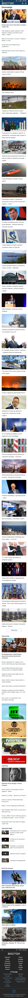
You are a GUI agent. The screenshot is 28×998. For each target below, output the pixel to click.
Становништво (7, 982)
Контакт (21, 976)
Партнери (20, 974)
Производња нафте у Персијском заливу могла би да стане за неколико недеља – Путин (13, 202)
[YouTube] (20, 0)
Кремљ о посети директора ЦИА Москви (13, 805)
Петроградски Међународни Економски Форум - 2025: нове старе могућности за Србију (14, 603)
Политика (7, 961)
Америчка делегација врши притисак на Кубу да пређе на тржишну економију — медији (14, 158)
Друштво (7, 967)
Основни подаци (7, 974)
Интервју (20, 959)
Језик (7, 984)
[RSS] (2, 0)
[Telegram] (25, 0)
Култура (20, 967)
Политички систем (7, 978)
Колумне (20, 961)
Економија (7, 963)
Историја (7, 976)
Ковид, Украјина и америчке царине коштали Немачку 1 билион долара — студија (13, 288)
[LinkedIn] (23, 0)
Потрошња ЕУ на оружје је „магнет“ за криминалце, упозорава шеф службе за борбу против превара (14, 135)
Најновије (7, 957)
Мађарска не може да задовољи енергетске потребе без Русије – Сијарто (12, 413)
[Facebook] (16, 0)
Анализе (7, 969)
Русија (7, 959)
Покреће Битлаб (21, 981)
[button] (25, 3)
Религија (7, 980)
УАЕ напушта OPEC (8, 92)
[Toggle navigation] (25, 3)
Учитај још (14, 630)
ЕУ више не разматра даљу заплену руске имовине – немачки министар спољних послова (13, 224)
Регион (20, 957)
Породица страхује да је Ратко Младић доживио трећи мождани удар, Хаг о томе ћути (13, 692)
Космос (21, 963)
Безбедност (7, 965)
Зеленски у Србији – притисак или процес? (14, 795)
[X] (18, 0)
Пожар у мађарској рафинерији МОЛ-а (13, 392)
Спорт (20, 969)
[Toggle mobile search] (22, 3)
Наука (20, 965)
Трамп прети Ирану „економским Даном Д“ (14, 686)
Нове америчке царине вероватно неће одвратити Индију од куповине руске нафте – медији (13, 32)
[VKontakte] (22, 0)
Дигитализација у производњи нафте (13, 518)
